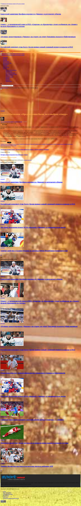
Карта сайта (6, 495)
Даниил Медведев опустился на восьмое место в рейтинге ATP (27, 466)
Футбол (5, 59)
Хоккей (5, 60)
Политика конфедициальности (11, 498)
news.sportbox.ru (11, 141)
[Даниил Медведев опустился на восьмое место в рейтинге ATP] (12, 462)
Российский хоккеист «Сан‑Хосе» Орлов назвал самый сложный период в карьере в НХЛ (37, 47)
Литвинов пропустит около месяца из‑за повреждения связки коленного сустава (34, 443)
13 (1, 331)
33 (1, 232)
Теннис (5, 66)
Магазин (5, 57)
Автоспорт (6, 67)
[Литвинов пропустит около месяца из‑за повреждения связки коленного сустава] (12, 438)
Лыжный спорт (10, 75)
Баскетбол (6, 61)
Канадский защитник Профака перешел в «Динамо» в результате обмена (31, 14)
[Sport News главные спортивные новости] (13, 480)
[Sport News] (12, 3)
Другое (5, 68)
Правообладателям (8, 494)
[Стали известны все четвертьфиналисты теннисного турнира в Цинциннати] (12, 368)
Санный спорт (9, 77)
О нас (4, 491)
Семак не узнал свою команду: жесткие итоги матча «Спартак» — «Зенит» (32, 420)
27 (1, 377)
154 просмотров (5, 121)
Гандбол (8, 78)
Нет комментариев (17, 121)
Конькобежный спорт (11, 74)
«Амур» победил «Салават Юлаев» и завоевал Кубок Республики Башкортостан (34, 251)
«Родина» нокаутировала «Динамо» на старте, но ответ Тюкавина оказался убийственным (38, 37)
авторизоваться (28, 160)
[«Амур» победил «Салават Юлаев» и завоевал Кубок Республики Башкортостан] (12, 246)
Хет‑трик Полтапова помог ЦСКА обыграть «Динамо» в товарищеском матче (33, 227)
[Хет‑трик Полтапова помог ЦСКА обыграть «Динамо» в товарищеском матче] (12, 223)
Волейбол (6, 64)
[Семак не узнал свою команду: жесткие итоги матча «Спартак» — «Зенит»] (12, 415)
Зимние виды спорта (11, 70)
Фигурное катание (10, 73)
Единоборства (7, 63)
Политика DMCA (7, 492)
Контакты (5, 497)
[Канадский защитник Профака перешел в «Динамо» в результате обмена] (4, 11)
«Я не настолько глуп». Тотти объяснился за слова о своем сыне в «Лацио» (25, 149)
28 (1, 255)
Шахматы (8, 80)
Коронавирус (9, 71)
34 (1, 424)
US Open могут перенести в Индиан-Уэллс (14, 155)
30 (1, 208)
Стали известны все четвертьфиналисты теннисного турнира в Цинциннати (33, 373)
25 (1, 447)
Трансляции (9, 81)
